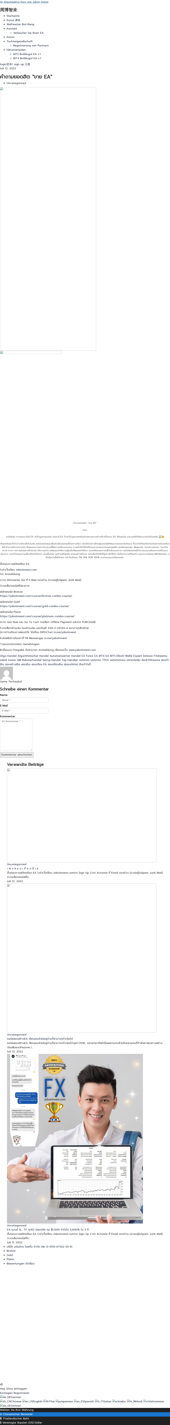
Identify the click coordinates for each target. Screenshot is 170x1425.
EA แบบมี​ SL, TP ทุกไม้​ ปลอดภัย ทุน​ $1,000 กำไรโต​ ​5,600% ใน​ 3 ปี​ (48, 1230)
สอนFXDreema (151, 660)
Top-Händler (70, 660)
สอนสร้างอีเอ (13, 664)
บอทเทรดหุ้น (134, 660)
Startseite (13, 16)
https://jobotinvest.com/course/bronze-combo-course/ (36, 596)
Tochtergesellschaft (20, 41)
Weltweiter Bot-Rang (20, 24)
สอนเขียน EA (39, 664)
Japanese (67, 1401)
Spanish (89, 1401)
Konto (10, 37)
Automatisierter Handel (66, 656)
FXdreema (160, 656)
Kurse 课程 (13, 20)
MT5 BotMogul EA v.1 (27, 54)
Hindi (139, 1401)
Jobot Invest (8, 660)
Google (8, 1274)
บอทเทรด (84, 660)
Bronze (11, 1251)
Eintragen (39, 1376)
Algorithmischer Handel (34, 656)
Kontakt (12, 29)
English (38, 1401)
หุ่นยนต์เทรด (71, 664)
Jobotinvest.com (26, 570)
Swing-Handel (52, 660)
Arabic (122, 1401)
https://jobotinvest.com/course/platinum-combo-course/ (37, 616)
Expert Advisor (143, 656)
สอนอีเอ (26, 664)
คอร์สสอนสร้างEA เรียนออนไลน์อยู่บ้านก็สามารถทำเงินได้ (40, 1039)
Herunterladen (16, 50)
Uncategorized (16, 83)
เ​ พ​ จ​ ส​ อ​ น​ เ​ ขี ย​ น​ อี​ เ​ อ (22, 868)
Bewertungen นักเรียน (21, 1264)
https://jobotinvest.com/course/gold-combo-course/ (34, 606)
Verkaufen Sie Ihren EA (28, 33)
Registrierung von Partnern (31, 46)
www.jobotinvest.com (82, 650)
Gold (10, 1255)
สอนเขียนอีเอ (56, 664)
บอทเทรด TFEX (100, 660)
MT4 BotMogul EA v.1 (27, 58)
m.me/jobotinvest (65, 632)
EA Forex (88, 656)
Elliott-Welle (125, 656)
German (16, 1397)
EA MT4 (100, 656)
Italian (107, 1401)
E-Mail (4, 706)
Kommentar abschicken (16, 755)
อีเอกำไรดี (85, 664)
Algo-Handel (9, 656)
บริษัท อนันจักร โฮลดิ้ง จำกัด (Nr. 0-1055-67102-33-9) (39, 1247)
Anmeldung (25, 1376)
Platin (10, 1259)
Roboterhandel (32, 660)
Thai (52, 1401)
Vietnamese (156, 1401)
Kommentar (7, 716)
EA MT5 (111, 656)
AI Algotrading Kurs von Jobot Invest (24, 2)
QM (19, 660)
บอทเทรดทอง (118, 660)
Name (3, 695)
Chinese (16, 1401)
